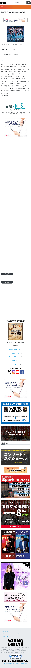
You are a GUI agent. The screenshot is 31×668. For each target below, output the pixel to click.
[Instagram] (13, 372)
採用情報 (19, 633)
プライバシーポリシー (6, 636)
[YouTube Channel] (17, 372)
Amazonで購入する (14, 357)
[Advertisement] (15, 205)
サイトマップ (11, 633)
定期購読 (14, 360)
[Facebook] (22, 372)
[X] (9, 372)
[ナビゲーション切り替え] (2, 7)
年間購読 (4, 633)
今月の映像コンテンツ (14, 353)
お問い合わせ (5, 631)
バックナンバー (14, 364)
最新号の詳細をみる (14, 349)
